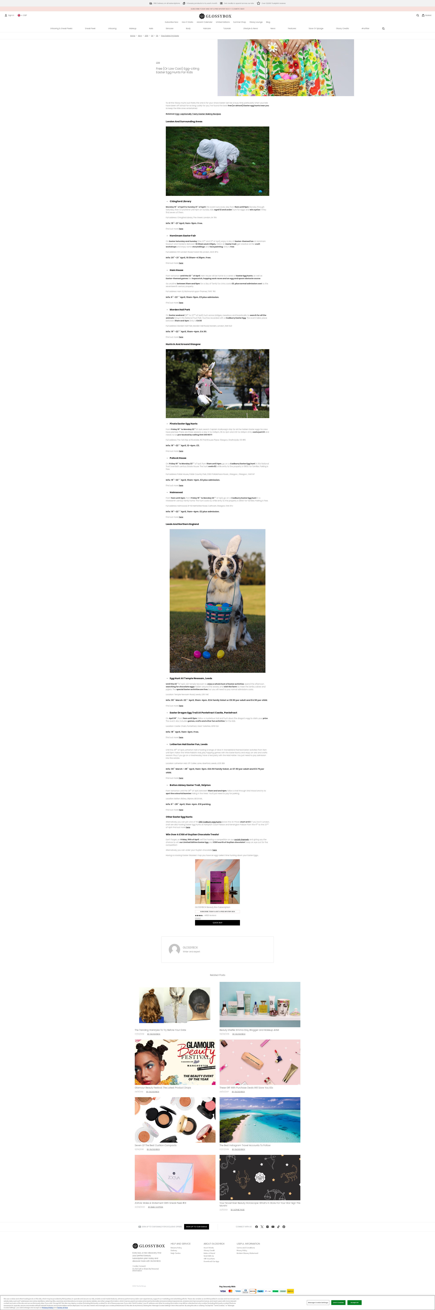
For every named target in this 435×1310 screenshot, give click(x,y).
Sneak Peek (90, 28)
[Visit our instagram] (267, 1226)
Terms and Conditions (246, 1248)
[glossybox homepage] (217, 16)
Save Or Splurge (316, 28)
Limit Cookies (338, 1302)
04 (152, 36)
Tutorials (227, 28)
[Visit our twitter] (262, 1226)
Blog (140, 36)
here (181, 228)
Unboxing (112, 28)
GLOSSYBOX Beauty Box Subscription (212, 907)
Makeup (132, 28)
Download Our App (211, 1261)
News (273, 28)
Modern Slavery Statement (247, 1253)
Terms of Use (62, 1308)
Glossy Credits (342, 28)
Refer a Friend (209, 1253)
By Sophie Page (238, 1209)
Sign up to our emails (196, 1226)
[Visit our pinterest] (284, 1226)
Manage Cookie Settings (318, 1302)
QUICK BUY (217, 922)
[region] (217, 1302)
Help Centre (175, 1253)
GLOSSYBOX (190, 947)
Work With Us (209, 1256)
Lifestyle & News (250, 28)
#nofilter (365, 28)
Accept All (354, 1302)
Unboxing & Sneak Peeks (61, 28)
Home (132, 36)
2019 (146, 36)
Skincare (169, 28)
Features (292, 28)
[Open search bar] (417, 15)
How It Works (209, 1248)
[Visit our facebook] (256, 1226)
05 (157, 36)
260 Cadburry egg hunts (210, 822)
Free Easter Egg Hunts (170, 36)
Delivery (174, 1250)
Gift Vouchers (209, 1259)
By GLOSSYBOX (153, 1034)
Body (188, 28)
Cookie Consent (139, 1266)
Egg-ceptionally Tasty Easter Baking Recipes (198, 113)
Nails (151, 28)
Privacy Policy (242, 1250)
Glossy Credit (209, 1250)
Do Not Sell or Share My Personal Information (145, 1270)
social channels (241, 839)
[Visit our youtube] (273, 1226)
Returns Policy (176, 1248)
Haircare (207, 28)
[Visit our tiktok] (278, 1226)
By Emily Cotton (155, 1207)
